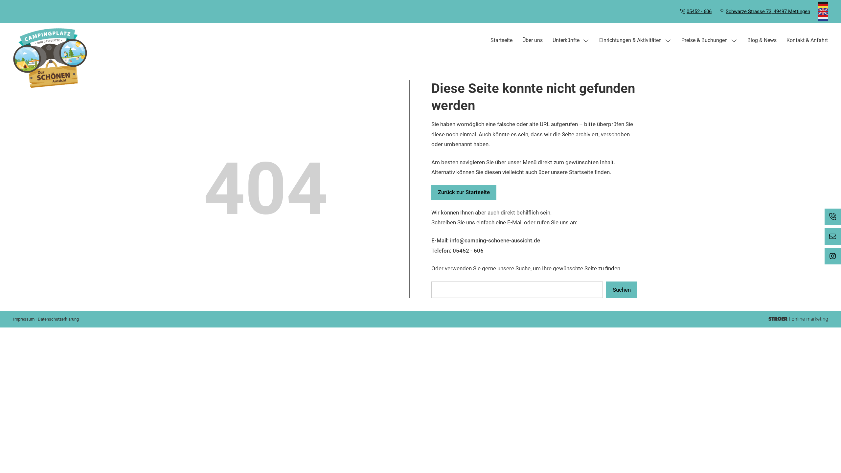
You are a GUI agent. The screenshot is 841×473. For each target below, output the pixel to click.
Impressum (23, 319)
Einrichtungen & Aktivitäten (630, 40)
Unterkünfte (566, 40)
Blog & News (762, 40)
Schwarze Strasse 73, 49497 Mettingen (768, 11)
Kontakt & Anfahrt (807, 40)
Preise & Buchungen (704, 40)
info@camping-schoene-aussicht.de (495, 240)
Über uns (532, 40)
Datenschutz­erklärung (58, 319)
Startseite (501, 40)
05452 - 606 (699, 11)
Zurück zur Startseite (464, 192)
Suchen (622, 289)
